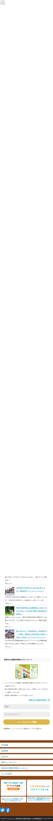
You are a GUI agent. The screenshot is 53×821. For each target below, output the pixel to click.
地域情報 (4, 751)
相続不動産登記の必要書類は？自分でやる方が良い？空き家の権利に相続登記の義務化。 (31, 611)
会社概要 (4, 745)
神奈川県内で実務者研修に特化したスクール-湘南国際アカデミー (39, 799)
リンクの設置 (6, 774)
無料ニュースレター (9, 762)
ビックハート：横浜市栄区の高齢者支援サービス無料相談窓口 (24, 818)
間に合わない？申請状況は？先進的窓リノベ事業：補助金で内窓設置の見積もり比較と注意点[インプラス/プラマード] (31, 634)
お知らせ (4, 756)
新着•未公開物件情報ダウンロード (14, 768)
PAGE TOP (49, 794)
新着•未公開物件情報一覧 (39, 700)
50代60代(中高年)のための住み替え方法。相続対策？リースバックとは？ (30, 589)
